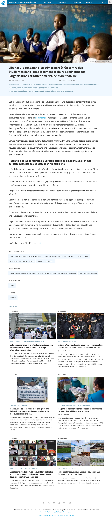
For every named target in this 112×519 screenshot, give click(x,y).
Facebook (43, 502)
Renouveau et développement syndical (22, 261)
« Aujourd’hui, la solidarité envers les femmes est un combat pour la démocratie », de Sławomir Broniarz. (80, 339)
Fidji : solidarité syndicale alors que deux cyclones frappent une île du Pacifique (80, 460)
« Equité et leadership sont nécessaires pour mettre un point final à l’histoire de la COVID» (80, 401)
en (100, 2)
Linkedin (69, 502)
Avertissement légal (45, 515)
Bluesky (64, 502)
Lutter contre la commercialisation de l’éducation (25, 256)
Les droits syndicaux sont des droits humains (59, 256)
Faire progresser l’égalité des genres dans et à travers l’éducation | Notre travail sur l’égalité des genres (43, 273)
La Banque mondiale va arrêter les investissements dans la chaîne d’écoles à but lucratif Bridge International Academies (32, 337)
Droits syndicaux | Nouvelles (88, 273)
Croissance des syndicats (45, 261)
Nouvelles (13, 298)
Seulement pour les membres (110, 2)
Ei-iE (3, 4)
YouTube (54, 502)
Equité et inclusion (82, 256)
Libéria (12, 285)
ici (41, 242)
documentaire (41, 117)
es (106, 2)
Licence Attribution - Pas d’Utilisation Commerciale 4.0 (56, 512)
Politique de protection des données (63, 515)
